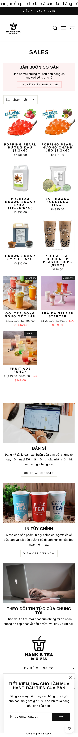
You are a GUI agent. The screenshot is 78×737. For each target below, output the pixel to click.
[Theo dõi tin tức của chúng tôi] (39, 583)
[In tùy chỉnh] (39, 503)
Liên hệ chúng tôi (38, 668)
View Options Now (39, 553)
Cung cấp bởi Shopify (39, 733)
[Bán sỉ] (39, 423)
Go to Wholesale (39, 473)
